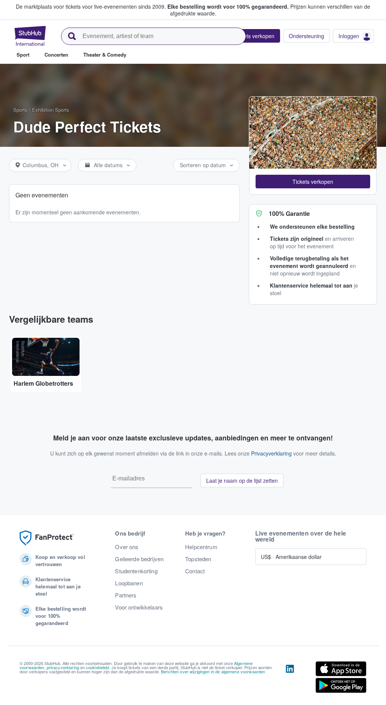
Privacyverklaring (271, 453)
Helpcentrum (201, 547)
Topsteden (198, 559)
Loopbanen (128, 583)
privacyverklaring (63, 667)
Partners (125, 595)
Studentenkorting (136, 571)
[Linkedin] (289, 678)
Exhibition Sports (50, 109)
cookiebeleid (97, 667)
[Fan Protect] (47, 538)
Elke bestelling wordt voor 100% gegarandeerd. (228, 6)
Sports (20, 109)
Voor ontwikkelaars (139, 607)
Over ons (126, 547)
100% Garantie (289, 213)
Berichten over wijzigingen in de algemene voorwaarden (213, 671)
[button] (313, 181)
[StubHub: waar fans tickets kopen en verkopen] (30, 36)
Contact (195, 571)
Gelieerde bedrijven (139, 559)
